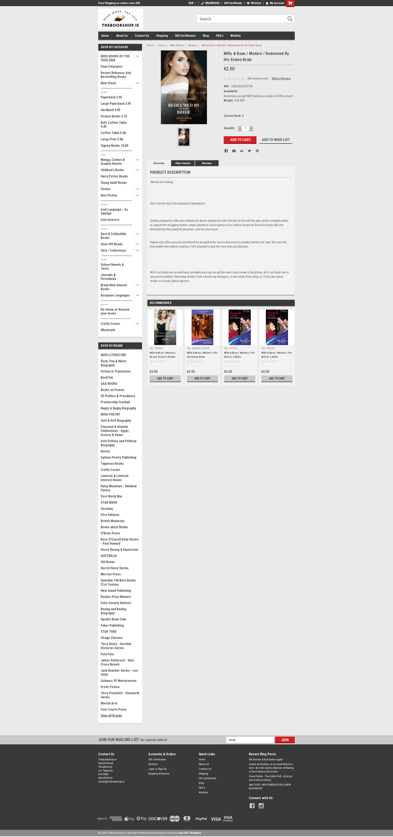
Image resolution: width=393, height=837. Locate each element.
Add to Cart (165, 378)
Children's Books (112, 170)
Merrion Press (111, 574)
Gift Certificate (233, 3)
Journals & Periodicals (108, 277)
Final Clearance (111, 66)
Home (105, 35)
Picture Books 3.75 (114, 116)
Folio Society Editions (116, 603)
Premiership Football (115, 402)
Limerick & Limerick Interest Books (115, 478)
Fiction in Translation (115, 371)
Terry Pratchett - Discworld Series (120, 695)
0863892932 (212, 3)
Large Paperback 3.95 (116, 104)
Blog (206, 35)
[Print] (241, 150)
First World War (111, 496)
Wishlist (256, 3)
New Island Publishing (116, 591)
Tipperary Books (112, 464)
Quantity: (229, 128)
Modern (192, 45)
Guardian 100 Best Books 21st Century (118, 582)
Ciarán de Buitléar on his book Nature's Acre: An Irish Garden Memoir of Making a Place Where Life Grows (271, 768)
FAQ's (219, 35)
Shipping (162, 35)
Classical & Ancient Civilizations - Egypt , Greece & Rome (115, 431)
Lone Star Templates (189, 832)
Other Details (182, 163)
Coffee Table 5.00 (113, 133)
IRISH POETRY (110, 414)
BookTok (107, 377)
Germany (107, 509)
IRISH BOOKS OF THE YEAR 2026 (115, 58)
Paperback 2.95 (111, 97)
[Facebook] (226, 150)
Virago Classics (112, 638)
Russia (105, 451)
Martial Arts (109, 703)
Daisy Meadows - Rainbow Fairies (119, 488)
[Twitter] (249, 150)
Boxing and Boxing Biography (113, 611)
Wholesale (108, 330)
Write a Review (281, 78)
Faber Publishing (112, 625)
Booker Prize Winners (116, 597)
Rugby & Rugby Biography (118, 408)
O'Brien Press (110, 533)
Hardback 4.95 (110, 110)
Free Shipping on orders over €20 (119, 3)
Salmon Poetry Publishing (118, 457)
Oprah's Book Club (113, 619)
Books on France (112, 390)
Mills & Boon (177, 45)
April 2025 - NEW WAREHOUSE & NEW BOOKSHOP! (270, 786)
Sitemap (132, 832)
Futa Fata (107, 654)
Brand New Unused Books (114, 287)
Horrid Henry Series (115, 568)
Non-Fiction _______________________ (116, 199)
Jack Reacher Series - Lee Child (119, 673)
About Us (122, 35)
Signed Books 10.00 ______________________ (116, 149)
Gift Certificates (185, 35)
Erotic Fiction (110, 687)
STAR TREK (108, 632)
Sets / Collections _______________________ (116, 254)
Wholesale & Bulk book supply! (266, 759)
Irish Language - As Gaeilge (114, 211)
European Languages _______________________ (116, 299)
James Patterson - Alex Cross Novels (117, 662)
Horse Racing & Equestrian (119, 550)
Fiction (105, 189)
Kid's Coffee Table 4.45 (114, 124)
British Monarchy (112, 521)
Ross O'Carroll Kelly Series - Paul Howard (120, 541)
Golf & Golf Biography (116, 420)
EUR (191, 3)
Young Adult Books (114, 183)
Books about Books (114, 527)
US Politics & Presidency (118, 396)
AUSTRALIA (109, 556)
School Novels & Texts (112, 266)
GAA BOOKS (109, 384)
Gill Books (108, 562)
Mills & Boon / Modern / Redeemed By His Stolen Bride (231, 45)
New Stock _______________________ (116, 87)
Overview (158, 163)
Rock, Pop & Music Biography (113, 363)
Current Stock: (234, 115)
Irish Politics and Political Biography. (118, 443)
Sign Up (162, 769)
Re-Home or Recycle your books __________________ (115, 313)
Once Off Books (112, 244)
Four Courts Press (113, 709)
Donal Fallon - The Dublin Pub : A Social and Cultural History (270, 778)
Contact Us (142, 35)
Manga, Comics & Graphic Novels (113, 162)
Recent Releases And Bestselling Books (116, 75)
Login (151, 769)
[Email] (234, 150)
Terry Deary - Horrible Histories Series (116, 646)
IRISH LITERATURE (113, 355)
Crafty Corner (110, 324)
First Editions (110, 515)
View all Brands (111, 716)
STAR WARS (109, 502)
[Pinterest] (257, 150)
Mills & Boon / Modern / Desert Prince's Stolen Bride (163, 356)
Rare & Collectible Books (113, 236)
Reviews (207, 163)
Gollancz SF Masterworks (119, 681)
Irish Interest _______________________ (116, 223)
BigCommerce (157, 832)
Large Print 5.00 (112, 139)
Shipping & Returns (158, 773)
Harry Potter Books (114, 176)
